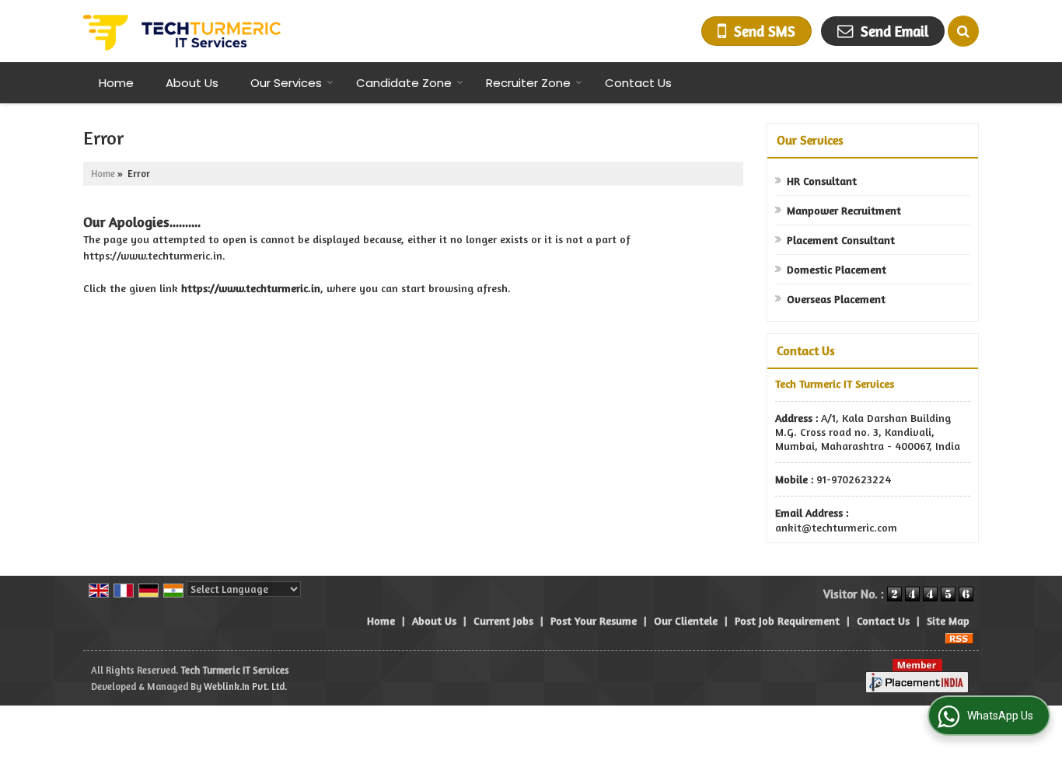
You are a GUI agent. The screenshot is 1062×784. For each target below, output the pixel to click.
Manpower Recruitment (844, 210)
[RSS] (959, 636)
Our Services (286, 83)
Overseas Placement (836, 298)
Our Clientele (686, 620)
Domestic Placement (836, 269)
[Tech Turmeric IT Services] (182, 31)
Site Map (948, 620)
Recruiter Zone (528, 83)
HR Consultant (822, 180)
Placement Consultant (841, 239)
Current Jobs (503, 620)
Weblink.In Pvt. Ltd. (245, 686)
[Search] (963, 31)
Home (116, 83)
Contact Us (638, 83)
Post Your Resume (593, 620)
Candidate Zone (404, 83)
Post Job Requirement (787, 620)
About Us (192, 83)
